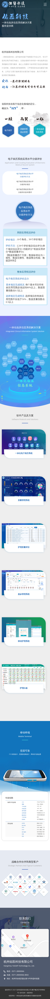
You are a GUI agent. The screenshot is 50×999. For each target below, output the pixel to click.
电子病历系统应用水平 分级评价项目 (25, 183)
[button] (22, 787)
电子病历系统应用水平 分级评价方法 (25, 175)
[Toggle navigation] (45, 4)
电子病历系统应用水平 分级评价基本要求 (25, 190)
